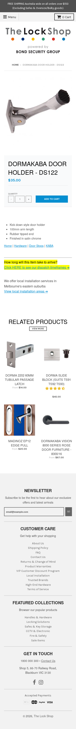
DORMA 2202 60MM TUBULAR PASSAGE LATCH (19, 379)
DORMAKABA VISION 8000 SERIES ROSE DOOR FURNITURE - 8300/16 (56, 447)
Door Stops (36, 246)
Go (68, 511)
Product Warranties (38, 566)
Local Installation (38, 575)
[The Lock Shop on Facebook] (34, 682)
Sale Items (38, 640)
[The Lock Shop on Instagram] (41, 682)
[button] (55, 388)
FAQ (38, 552)
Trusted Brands (38, 580)
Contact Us (38, 557)
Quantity (12, 194)
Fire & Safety (38, 635)
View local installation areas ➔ (26, 291)
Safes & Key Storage (38, 626)
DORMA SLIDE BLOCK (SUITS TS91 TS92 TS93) (56, 379)
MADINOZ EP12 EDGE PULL (19, 443)
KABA (49, 246)
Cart (66, 17)
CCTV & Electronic (38, 631)
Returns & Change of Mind (38, 561)
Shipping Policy (38, 548)
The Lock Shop (43, 716)
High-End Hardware (38, 585)
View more (38, 328)
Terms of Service (38, 589)
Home (15, 64)
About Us (38, 543)
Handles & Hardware (38, 617)
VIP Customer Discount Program (38, 571)
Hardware (20, 246)
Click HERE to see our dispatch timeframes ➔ (37, 267)
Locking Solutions (38, 622)
